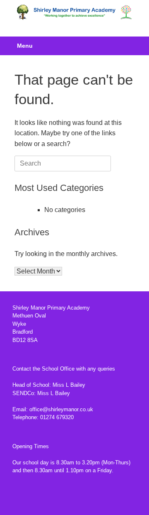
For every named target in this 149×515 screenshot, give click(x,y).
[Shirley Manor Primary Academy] (74, 12)
